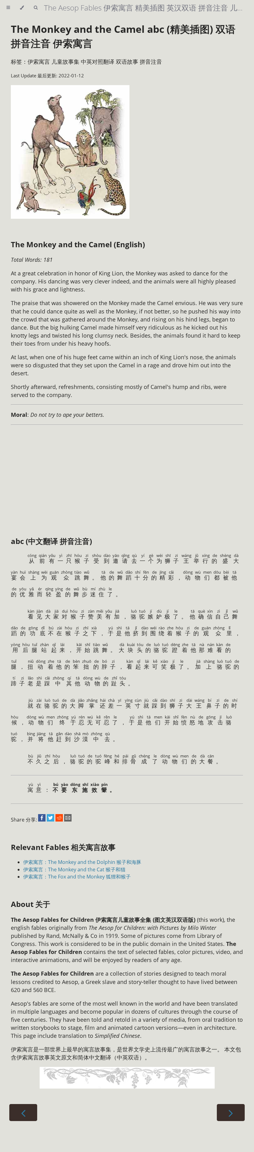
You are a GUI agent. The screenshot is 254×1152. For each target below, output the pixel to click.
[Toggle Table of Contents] (8, 7)
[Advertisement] (82, 474)
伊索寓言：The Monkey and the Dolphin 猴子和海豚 (82, 862)
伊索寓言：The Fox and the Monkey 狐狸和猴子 (77, 876)
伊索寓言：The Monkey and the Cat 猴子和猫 (74, 869)
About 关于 (30, 904)
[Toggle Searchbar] (35, 7)
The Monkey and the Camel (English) (78, 244)
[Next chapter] (231, 1112)
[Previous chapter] (23, 1112)
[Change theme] (22, 7)
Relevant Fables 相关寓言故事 (63, 847)
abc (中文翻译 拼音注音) (51, 541)
